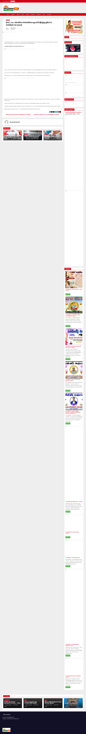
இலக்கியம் (33, 14)
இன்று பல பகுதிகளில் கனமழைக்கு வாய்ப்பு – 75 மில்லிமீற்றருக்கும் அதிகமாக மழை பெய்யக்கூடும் (32, 137)
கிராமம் (44, 14)
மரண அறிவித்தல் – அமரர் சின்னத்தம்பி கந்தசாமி (72, 557)
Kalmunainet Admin (15, 138)
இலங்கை (13, 14)
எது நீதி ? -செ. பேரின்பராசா (71, 703)
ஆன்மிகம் (27, 14)
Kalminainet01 (13, 28)
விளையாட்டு (38, 14)
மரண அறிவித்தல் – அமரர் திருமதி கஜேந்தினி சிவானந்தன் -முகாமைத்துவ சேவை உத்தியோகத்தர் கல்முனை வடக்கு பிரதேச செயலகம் (72, 412)
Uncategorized (7, 700)
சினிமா (23, 14)
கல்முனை (18, 14)
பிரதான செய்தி (6, 134)
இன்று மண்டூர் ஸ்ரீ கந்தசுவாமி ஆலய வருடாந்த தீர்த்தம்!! (53, 702)
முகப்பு (8, 14)
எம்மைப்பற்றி (49, 14)
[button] (80, 14)
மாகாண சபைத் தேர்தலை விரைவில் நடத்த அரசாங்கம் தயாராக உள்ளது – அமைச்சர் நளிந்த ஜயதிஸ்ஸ (12, 137)
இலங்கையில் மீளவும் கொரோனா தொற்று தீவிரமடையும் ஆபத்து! (18, 114)
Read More (68, 325)
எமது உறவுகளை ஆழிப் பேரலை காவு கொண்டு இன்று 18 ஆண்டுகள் (46, 114)
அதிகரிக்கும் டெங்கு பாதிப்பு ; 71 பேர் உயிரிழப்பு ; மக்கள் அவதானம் (52, 136)
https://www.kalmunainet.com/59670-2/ (73, 112)
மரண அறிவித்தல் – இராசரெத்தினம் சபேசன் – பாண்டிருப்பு (73, 501)
